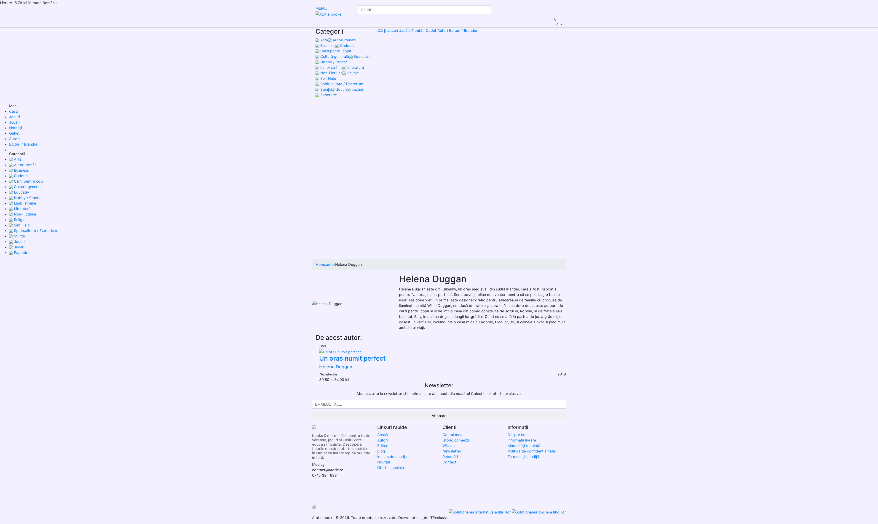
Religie (352, 73)
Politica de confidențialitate (531, 451)
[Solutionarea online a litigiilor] (539, 512)
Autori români (344, 40)
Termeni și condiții (523, 456)
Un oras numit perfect (352, 358)
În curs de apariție (392, 456)
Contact (449, 462)
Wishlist (449, 445)
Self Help (327, 78)
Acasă (382, 434)
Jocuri (341, 89)
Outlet (431, 30)
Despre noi (517, 434)
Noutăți (418, 30)
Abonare (439, 415)
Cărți (381, 30)
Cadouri (346, 45)
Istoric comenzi (455, 440)
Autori (442, 30)
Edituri (382, 445)
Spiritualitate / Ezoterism (341, 84)
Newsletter (451, 451)
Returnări (450, 456)
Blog (381, 451)
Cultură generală (334, 56)
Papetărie (328, 95)
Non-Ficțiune (331, 73)
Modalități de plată (524, 445)
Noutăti (383, 462)
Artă (323, 40)
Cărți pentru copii (335, 51)
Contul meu (452, 434)
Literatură (355, 67)
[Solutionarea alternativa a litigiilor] (480, 512)
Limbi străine (331, 67)
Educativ (361, 56)
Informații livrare (522, 440)
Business (327, 45)
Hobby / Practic (333, 62)
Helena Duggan (335, 367)
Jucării (357, 89)
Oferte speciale (390, 467)
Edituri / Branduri (463, 30)
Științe (325, 89)
